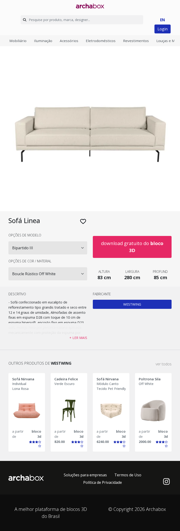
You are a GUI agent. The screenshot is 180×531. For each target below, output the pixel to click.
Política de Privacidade (102, 482)
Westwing (132, 304)
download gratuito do (132, 246)
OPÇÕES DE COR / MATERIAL (29, 261)
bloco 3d (36, 434)
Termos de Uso (127, 475)
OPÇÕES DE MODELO (24, 235)
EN (162, 19)
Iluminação (43, 40)
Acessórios (69, 40)
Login (163, 29)
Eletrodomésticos (101, 40)
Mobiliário (17, 40)
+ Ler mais (78, 337)
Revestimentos (136, 40)
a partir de (17, 434)
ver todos (164, 364)
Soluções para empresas (85, 475)
